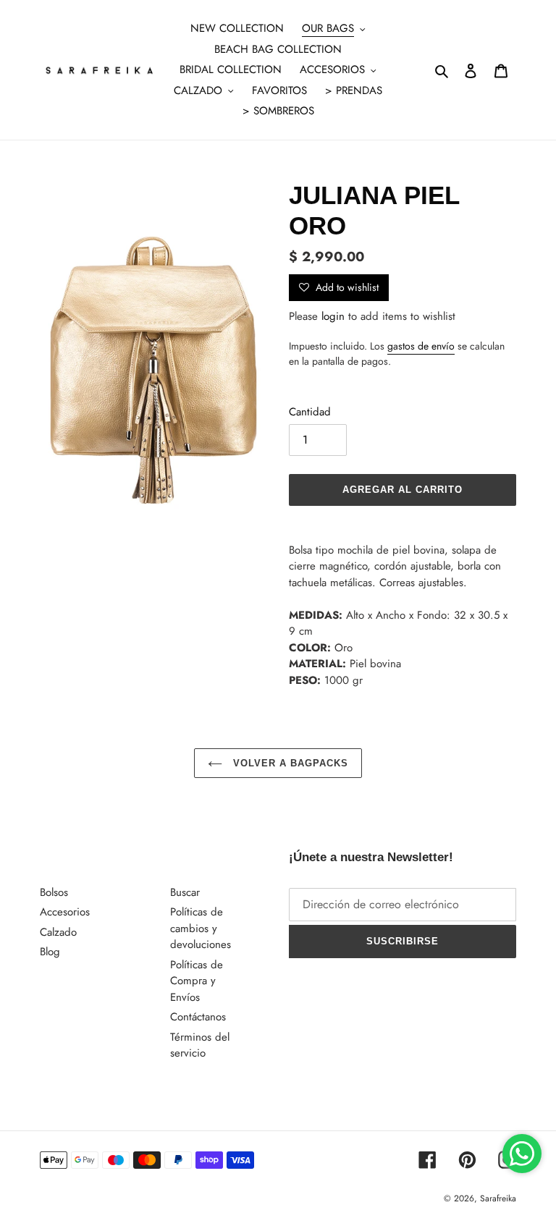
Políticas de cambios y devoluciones (200, 928)
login (333, 316)
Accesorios (65, 912)
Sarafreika (498, 1198)
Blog (50, 952)
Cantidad (310, 412)
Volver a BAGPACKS (289, 763)
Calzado (58, 932)
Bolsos (54, 892)
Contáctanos (198, 1017)
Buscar (185, 892)
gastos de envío (421, 346)
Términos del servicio (199, 1045)
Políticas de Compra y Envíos (196, 981)
